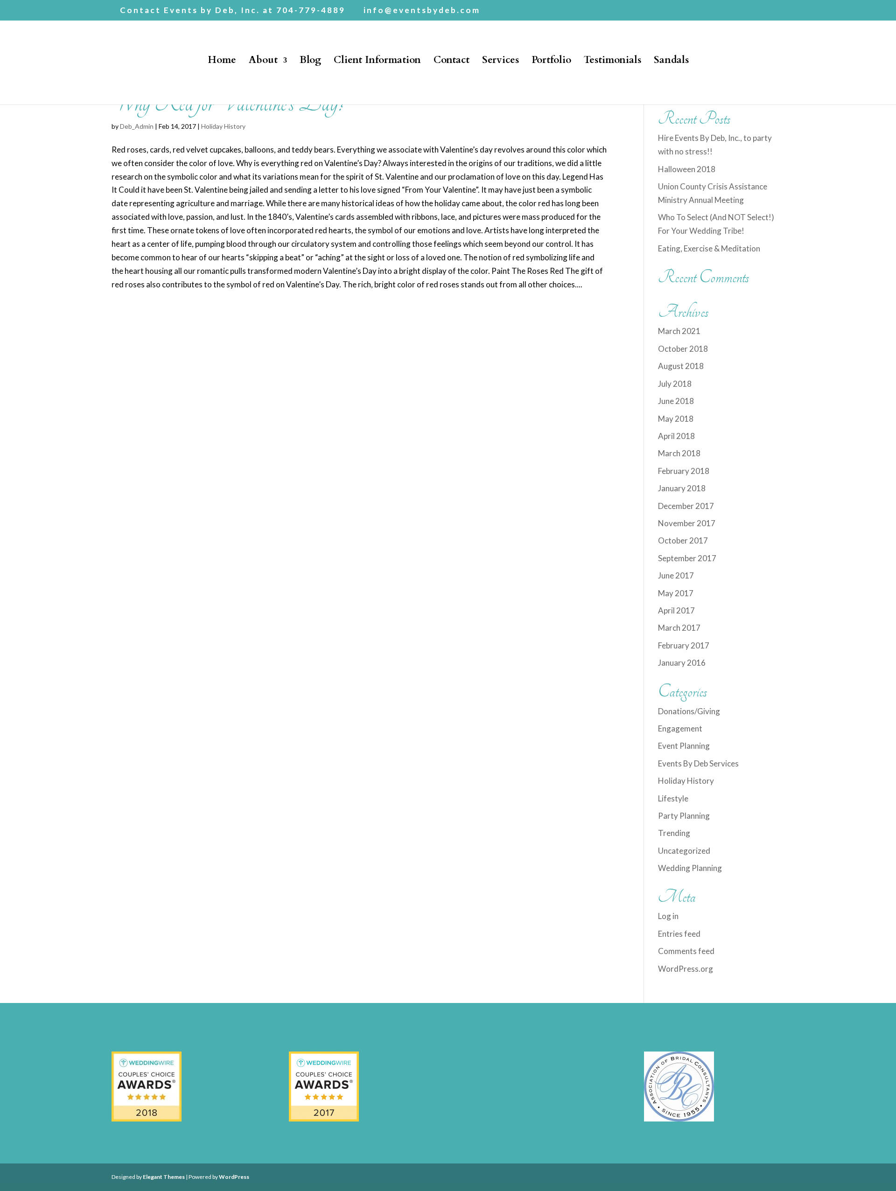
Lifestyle (673, 798)
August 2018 (681, 366)
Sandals (671, 62)
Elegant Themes (164, 1176)
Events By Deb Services (698, 763)
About (263, 62)
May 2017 (675, 593)
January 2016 (682, 663)
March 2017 (679, 628)
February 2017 (683, 645)
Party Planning (684, 816)
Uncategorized (684, 851)
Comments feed (686, 951)
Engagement (680, 728)
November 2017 (686, 523)
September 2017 (687, 558)
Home (222, 62)
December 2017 (686, 506)
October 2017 (683, 540)
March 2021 (679, 331)
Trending (674, 833)
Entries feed (679, 934)
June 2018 (676, 401)
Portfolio (551, 62)
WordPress (234, 1176)
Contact (451, 62)
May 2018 (675, 419)
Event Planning (684, 746)
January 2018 (682, 488)
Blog (310, 62)
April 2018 (676, 436)
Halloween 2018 (686, 169)
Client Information (377, 62)
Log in (668, 916)
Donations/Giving (689, 711)
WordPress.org (685, 969)
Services (500, 62)
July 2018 (675, 384)
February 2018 (683, 471)
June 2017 (676, 575)
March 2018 (679, 453)
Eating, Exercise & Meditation (709, 248)
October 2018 (683, 349)
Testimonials (612, 62)
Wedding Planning (690, 868)
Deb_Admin (137, 126)
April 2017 (676, 610)
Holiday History (223, 126)
